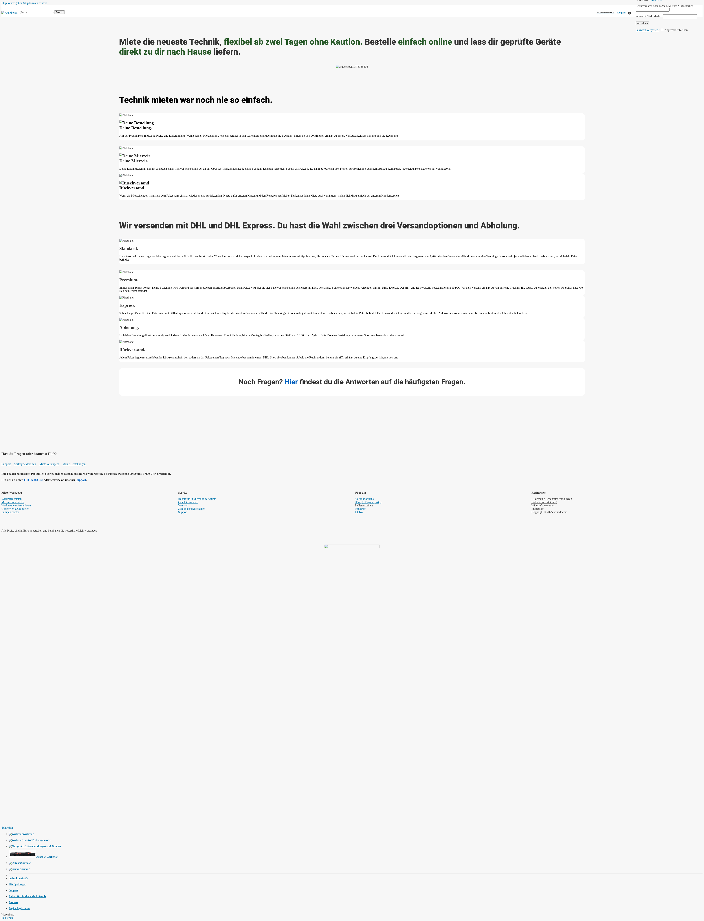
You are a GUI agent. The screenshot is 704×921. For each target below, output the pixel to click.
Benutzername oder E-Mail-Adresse (664, 6)
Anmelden (642, 23)
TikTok (359, 512)
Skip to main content (35, 3)
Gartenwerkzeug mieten (15, 508)
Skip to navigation (12, 3)
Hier (291, 382)
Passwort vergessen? (647, 30)
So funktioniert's (364, 498)
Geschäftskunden (188, 502)
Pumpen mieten (10, 512)
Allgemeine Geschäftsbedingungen (551, 498)
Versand (183, 505)
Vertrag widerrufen (25, 464)
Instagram (360, 508)
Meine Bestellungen (74, 464)
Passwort (649, 16)
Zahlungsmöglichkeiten (191, 508)
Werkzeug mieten (11, 498)
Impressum (537, 508)
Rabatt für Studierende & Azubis (197, 498)
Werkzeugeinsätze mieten (16, 505)
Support (621, 12)
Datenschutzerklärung (544, 502)
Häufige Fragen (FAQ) (368, 502)
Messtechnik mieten (12, 502)
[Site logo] (9, 12)
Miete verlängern (49, 464)
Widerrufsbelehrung (542, 505)
